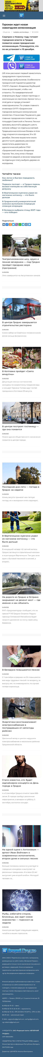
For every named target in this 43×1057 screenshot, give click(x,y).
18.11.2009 (35, 32)
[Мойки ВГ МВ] (21, 5)
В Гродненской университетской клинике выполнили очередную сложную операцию (19, 203)
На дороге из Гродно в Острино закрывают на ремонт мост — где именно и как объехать (21, 600)
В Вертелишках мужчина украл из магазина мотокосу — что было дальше (19, 195)
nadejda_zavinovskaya (21, 32)
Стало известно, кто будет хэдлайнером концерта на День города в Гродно (20, 783)
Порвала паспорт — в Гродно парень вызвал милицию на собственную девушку (21, 186)
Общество (6, 32)
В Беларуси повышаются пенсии (21, 670)
